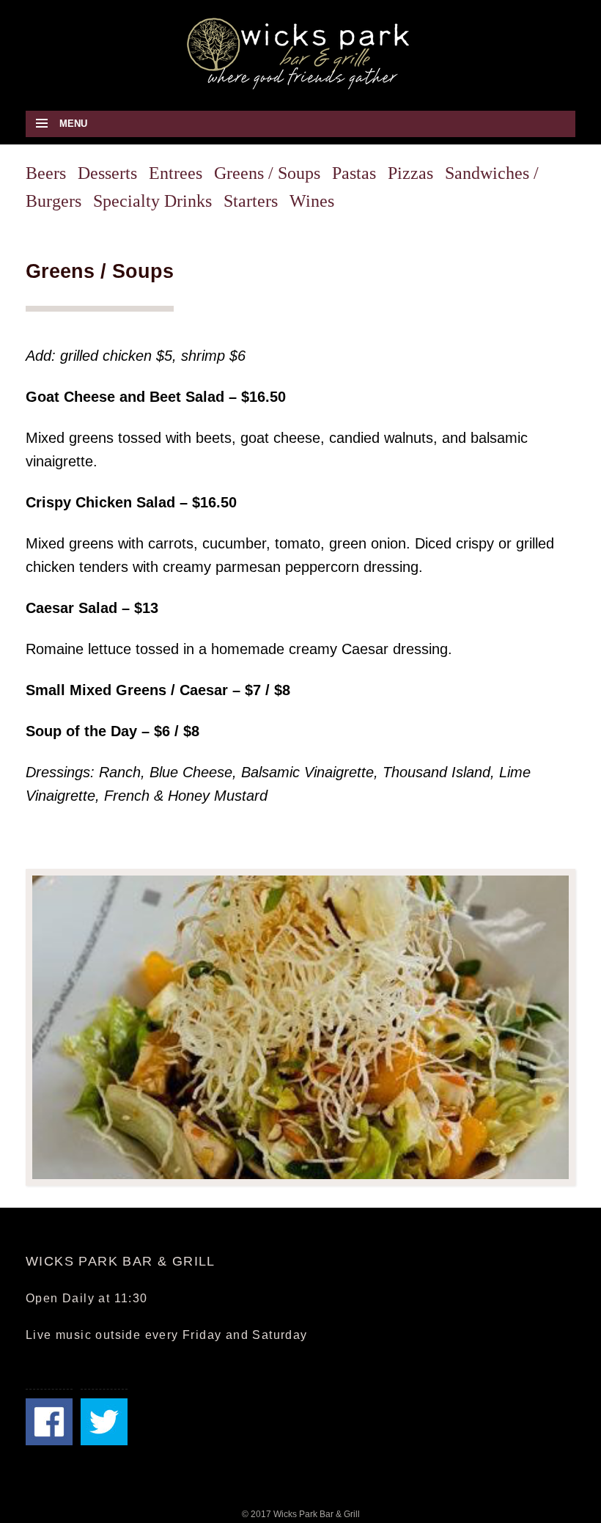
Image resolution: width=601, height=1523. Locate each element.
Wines (312, 200)
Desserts (107, 173)
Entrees (175, 173)
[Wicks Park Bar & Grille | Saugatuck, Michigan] (300, 53)
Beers (46, 173)
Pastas (354, 173)
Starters (251, 200)
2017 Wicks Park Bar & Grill (305, 1514)
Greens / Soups (267, 173)
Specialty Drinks (152, 200)
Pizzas (410, 173)
